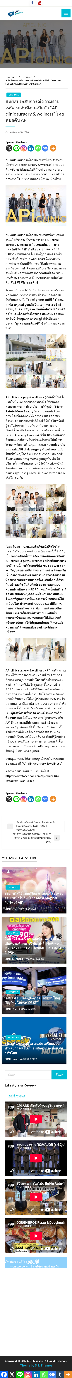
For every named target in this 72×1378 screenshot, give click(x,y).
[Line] (16, 148)
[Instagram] (23, 148)
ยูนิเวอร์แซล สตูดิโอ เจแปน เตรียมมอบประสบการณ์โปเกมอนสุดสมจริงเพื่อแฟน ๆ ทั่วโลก (34, 1048)
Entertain (13, 1037)
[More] (53, 148)
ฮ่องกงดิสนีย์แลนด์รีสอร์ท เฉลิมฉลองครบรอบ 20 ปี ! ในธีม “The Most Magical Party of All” (34, 898)
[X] (9, 148)
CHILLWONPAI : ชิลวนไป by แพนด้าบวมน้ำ (35, 1266)
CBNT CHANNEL (14, 958)
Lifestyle (27, 77)
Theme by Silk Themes (36, 1365)
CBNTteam (11, 1059)
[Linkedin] (31, 148)
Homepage (11, 77)
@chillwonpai (16, 1095)
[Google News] (45, 148)
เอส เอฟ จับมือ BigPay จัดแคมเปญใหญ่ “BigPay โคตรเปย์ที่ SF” (32, 1000)
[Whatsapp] (38, 148)
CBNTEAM (11, 908)
